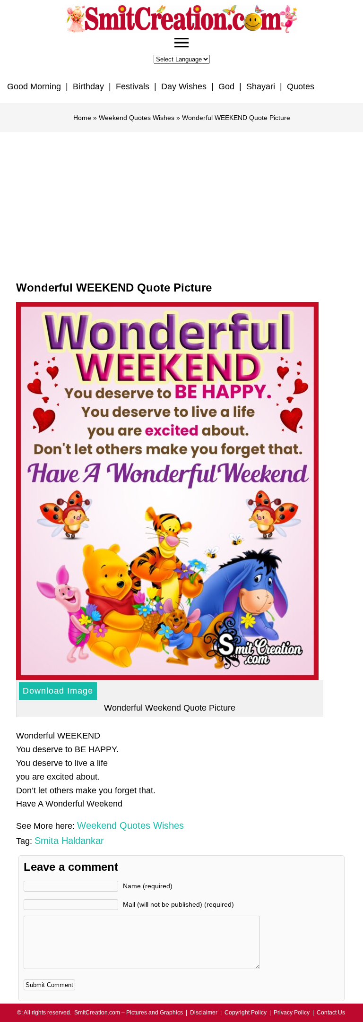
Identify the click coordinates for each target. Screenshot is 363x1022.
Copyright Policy (246, 1012)
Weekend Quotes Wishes (136, 117)
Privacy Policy (292, 1012)
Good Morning (34, 86)
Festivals (132, 86)
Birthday (88, 86)
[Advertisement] (181, 203)
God (226, 86)
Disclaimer (203, 1012)
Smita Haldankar (69, 840)
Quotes (300, 86)
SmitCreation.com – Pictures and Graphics (128, 1012)
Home (82, 117)
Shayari (260, 86)
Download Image (58, 691)
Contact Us (331, 1012)
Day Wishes (184, 86)
